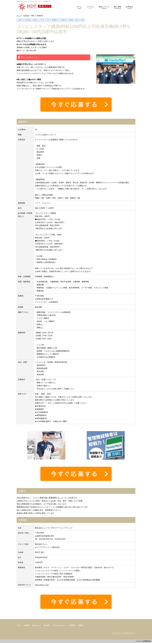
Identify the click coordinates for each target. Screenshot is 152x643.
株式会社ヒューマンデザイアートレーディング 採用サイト (37, 6)
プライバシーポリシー (59, 625)
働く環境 (46, 625)
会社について (36, 625)
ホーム (19, 15)
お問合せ (81, 625)
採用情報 (26, 15)
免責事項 (72, 625)
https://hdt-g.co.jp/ (42, 585)
